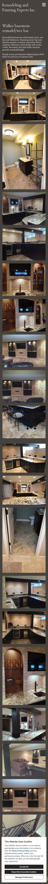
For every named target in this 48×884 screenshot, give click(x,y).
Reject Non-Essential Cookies (24, 872)
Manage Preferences (24, 877)
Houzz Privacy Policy (21, 851)
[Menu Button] (43, 4)
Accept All (24, 867)
